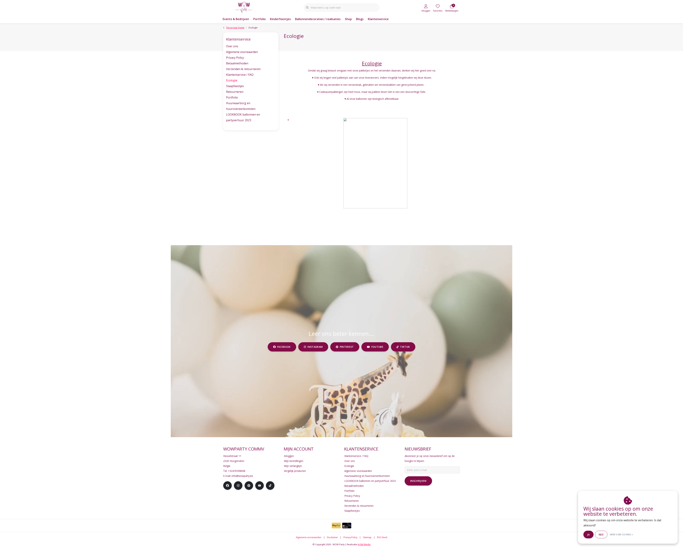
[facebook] (227, 485)
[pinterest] (249, 485)
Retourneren (234, 92)
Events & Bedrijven (236, 19)
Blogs (360, 19)
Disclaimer (332, 537)
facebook (284, 346)
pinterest (347, 346)
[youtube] (259, 485)
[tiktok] (270, 485)
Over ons (232, 46)
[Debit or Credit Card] (346, 525)
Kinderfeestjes (280, 19)
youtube (377, 346)
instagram (315, 346)
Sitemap (367, 537)
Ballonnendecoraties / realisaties (318, 19)
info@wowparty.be (242, 476)
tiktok (405, 346)
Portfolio (259, 19)
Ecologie (231, 80)
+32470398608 (236, 471)
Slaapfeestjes (235, 86)
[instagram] (238, 485)
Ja (588, 534)
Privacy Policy (235, 58)
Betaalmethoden (237, 63)
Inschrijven (418, 481)
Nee (601, 534)
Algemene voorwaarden (242, 52)
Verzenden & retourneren (243, 69)
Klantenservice (378, 19)
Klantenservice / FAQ (239, 75)
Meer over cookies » (621, 534)
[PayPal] (336, 525)
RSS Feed (382, 537)
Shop (348, 19)
